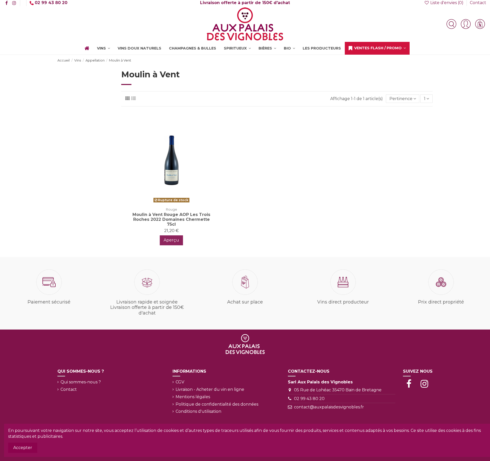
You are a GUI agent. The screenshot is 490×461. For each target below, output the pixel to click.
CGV (180, 382)
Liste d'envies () (446, 2)
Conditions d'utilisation (198, 411)
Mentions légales (193, 396)
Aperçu (171, 240)
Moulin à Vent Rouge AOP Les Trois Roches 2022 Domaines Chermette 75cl (171, 219)
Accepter (22, 447)
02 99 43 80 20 (309, 398)
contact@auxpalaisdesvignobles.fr (329, 407)
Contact (478, 2)
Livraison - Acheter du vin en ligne (210, 389)
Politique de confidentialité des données (217, 404)
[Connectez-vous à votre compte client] (466, 24)
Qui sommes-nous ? (80, 382)
